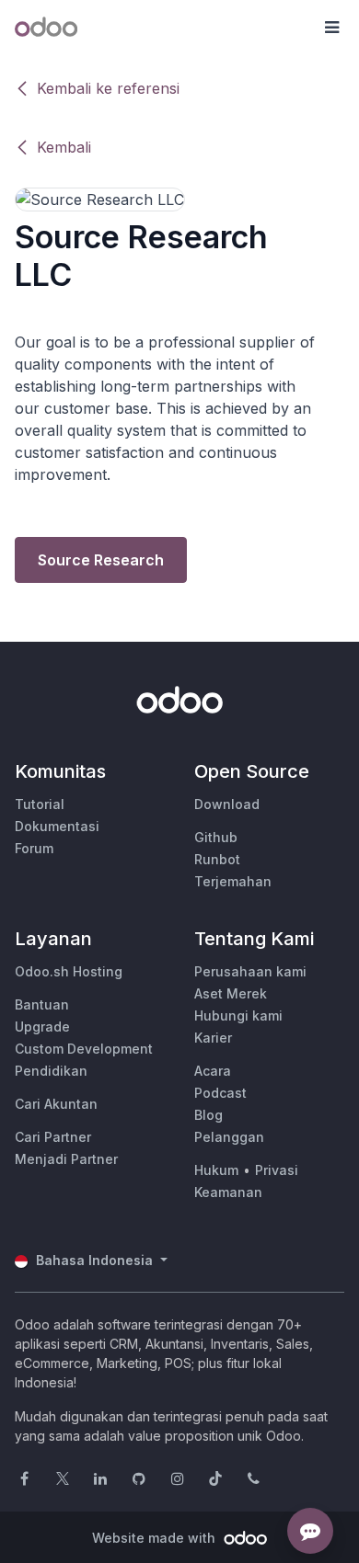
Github (215, 837)
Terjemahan (233, 881)
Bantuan (42, 1004)
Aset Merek (230, 993)
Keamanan (228, 1192)
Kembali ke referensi (108, 88)
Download (227, 804)
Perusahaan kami (250, 971)
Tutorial (39, 804)
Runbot (217, 859)
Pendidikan (51, 1070)
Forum (34, 848)
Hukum (216, 1170)
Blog (208, 1115)
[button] (331, 27)
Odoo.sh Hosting (68, 971)
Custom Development (84, 1048)
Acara (212, 1070)
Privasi (276, 1170)
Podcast (220, 1093)
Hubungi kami (238, 1015)
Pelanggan (229, 1137)
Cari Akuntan (56, 1104)
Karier (213, 1037)
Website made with (155, 1538)
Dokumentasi (57, 826)
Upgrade (42, 1026)
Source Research (101, 560)
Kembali (64, 147)
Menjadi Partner (66, 1159)
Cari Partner (53, 1137)
